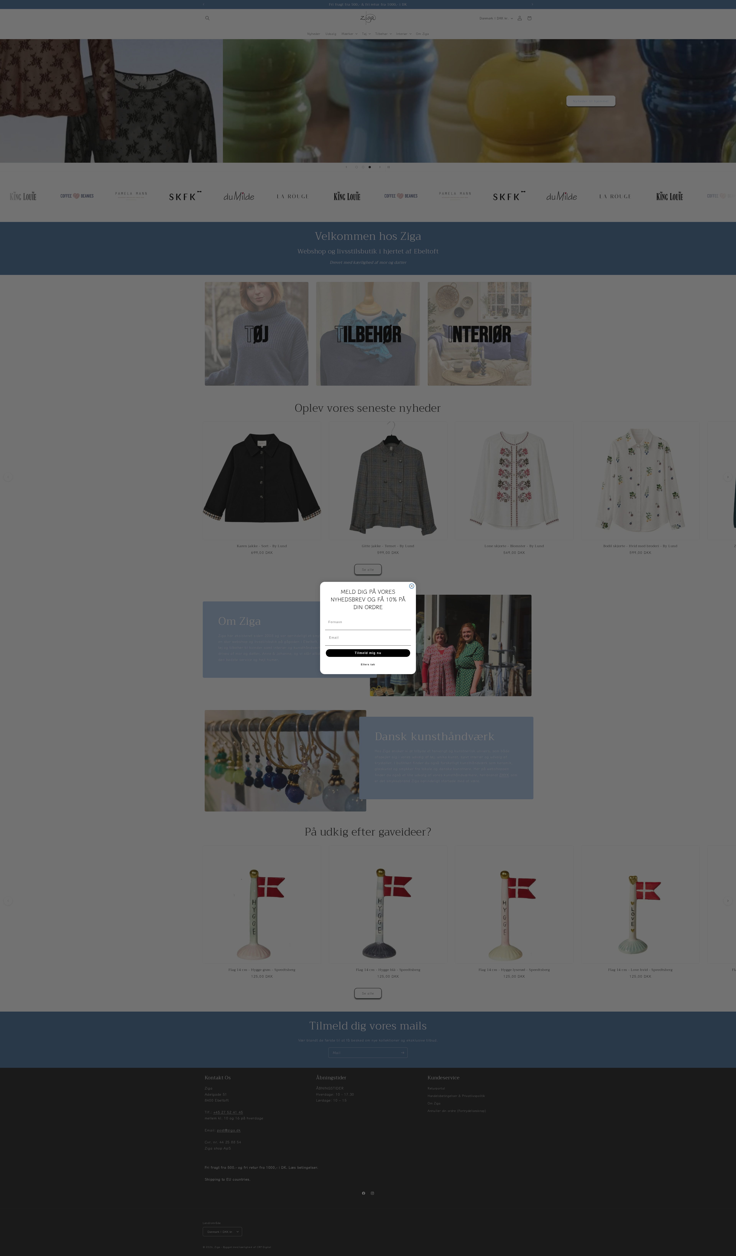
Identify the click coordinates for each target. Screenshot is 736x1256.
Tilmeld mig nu (368, 653)
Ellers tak (368, 664)
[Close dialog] (411, 586)
